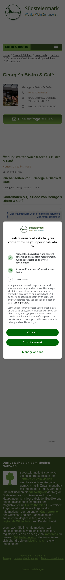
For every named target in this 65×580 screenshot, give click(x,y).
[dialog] (32, 290)
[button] (32, 279)
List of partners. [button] (22, 302)
